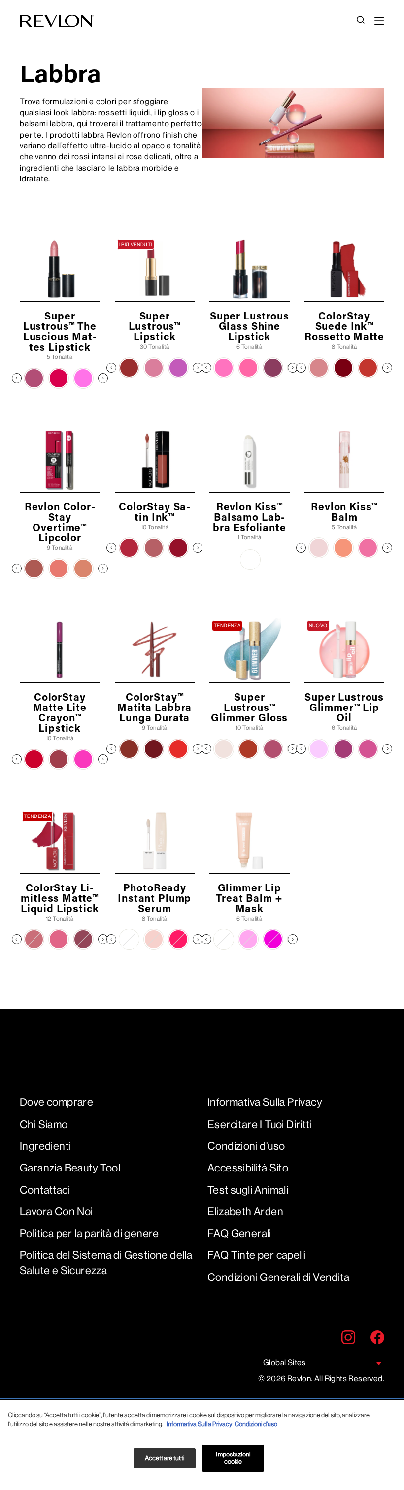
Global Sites (284, 1362)
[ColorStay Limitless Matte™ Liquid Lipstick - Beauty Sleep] (34, 939)
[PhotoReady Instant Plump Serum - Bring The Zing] (178, 939)
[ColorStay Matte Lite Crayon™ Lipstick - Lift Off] (83, 759)
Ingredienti (45, 1146)
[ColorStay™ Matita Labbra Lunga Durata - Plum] (154, 749)
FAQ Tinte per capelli (256, 1255)
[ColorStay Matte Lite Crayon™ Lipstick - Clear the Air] (58, 759)
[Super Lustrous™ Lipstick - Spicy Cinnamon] (129, 368)
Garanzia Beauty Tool (70, 1168)
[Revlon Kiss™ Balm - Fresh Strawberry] (368, 548)
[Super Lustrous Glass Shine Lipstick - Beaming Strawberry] (224, 368)
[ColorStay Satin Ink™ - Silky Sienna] (178, 548)
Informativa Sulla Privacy (264, 1102)
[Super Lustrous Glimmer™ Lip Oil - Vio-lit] (319, 749)
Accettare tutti (164, 1458)
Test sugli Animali (247, 1190)
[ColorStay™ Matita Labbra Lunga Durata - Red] (178, 749)
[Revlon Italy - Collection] (57, 21)
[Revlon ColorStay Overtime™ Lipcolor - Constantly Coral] (58, 568)
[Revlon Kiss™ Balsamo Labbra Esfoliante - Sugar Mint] (250, 559)
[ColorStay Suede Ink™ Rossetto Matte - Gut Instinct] (319, 368)
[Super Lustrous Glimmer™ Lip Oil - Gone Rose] (368, 749)
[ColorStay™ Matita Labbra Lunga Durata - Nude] (129, 749)
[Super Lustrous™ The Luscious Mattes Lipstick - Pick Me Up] (34, 378)
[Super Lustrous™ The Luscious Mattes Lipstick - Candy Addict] (83, 378)
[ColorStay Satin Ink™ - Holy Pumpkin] (129, 548)
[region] (202, 1445)
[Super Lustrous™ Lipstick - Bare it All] (154, 368)
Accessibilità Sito (247, 1168)
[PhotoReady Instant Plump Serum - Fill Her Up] (154, 939)
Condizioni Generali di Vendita (278, 1277)
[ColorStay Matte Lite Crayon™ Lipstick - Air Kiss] (34, 759)
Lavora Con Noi (56, 1212)
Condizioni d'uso (246, 1146)
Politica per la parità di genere (89, 1233)
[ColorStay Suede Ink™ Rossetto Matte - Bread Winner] (343, 368)
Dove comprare (56, 1102)
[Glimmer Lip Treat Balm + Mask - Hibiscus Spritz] (273, 939)
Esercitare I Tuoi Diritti (259, 1124)
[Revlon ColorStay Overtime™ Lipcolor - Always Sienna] (34, 568)
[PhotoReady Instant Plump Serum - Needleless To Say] (129, 939)
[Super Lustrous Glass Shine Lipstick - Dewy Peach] (248, 368)
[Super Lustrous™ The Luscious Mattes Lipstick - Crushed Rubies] (58, 378)
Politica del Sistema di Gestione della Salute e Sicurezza (106, 1263)
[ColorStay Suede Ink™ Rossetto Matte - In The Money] (368, 368)
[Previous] (17, 378)
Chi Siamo (44, 1124)
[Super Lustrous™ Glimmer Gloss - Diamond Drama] (224, 749)
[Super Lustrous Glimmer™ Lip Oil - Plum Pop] (343, 749)
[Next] (103, 378)
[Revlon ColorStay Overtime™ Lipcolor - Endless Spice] (83, 568)
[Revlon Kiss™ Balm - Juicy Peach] (343, 548)
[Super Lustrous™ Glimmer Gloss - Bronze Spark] (248, 749)
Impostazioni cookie (233, 1458)
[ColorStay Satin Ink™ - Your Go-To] (154, 548)
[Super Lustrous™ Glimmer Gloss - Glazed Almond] (273, 749)
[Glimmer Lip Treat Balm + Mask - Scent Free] (224, 939)
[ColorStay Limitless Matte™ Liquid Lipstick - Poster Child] (58, 939)
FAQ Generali (239, 1233)
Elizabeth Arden (245, 1212)
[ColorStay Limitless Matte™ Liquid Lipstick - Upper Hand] (83, 939)
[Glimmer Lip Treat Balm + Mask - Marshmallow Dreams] (248, 939)
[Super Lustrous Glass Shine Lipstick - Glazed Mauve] (273, 368)
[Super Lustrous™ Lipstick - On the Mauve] (178, 368)
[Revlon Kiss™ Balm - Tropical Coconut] (319, 548)
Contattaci (45, 1190)
